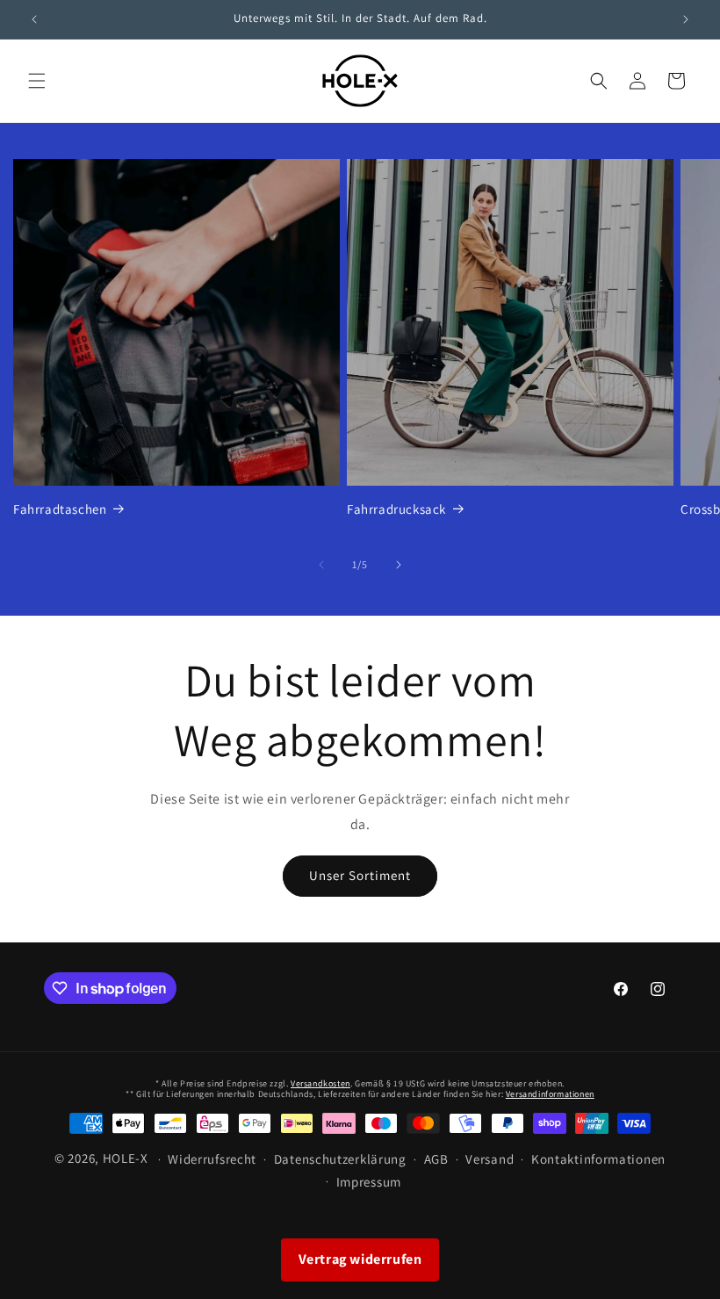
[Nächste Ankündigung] (685, 19)
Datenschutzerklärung (340, 1159)
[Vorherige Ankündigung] (34, 19)
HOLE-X (125, 1158)
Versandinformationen (550, 1094)
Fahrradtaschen (59, 509)
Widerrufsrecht (212, 1159)
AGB (436, 1159)
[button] (37, 80)
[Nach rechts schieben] (398, 564)
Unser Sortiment (360, 875)
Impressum (368, 1181)
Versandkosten (320, 1083)
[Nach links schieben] (321, 564)
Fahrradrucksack (396, 509)
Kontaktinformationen (598, 1159)
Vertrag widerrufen (360, 1259)
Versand (489, 1159)
